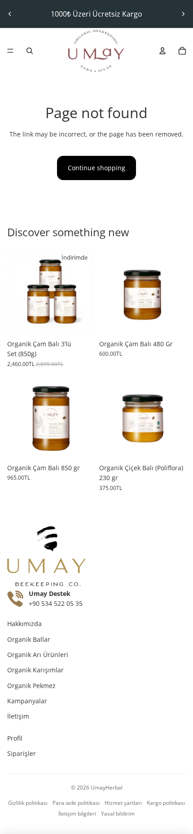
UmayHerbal (107, 787)
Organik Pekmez (31, 685)
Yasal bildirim (118, 813)
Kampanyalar (27, 701)
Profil (14, 738)
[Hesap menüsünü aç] (162, 51)
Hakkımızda (24, 623)
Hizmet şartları (123, 803)
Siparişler (21, 753)
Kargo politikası (166, 803)
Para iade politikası (76, 803)
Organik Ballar (28, 639)
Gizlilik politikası (28, 803)
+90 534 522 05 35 (56, 604)
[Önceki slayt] (10, 14)
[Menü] (10, 50)
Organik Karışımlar (35, 670)
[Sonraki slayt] (183, 14)
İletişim (18, 716)
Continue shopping (96, 167)
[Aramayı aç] (29, 51)
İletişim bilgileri (77, 813)
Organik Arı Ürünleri (37, 654)
